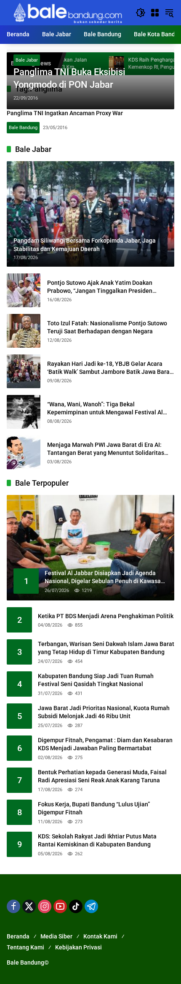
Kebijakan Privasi (78, 947)
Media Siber (56, 936)
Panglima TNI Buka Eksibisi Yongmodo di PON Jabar (69, 78)
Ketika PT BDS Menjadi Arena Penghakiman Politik (105, 616)
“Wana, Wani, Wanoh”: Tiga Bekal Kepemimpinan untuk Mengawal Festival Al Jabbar (105, 409)
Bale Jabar (27, 60)
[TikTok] (76, 906)
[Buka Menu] (155, 13)
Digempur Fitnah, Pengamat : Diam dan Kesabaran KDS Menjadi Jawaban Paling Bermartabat (105, 744)
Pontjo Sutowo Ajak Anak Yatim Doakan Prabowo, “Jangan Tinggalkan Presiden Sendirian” (99, 287)
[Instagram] (44, 906)
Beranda (18, 936)
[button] (141, 13)
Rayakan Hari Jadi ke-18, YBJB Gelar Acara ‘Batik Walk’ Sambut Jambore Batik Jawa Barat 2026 (109, 368)
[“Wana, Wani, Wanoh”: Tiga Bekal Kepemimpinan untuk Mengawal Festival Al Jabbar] (23, 412)
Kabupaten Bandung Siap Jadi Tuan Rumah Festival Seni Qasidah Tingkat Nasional (96, 680)
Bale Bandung (23, 127)
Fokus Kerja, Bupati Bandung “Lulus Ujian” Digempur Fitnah (94, 808)
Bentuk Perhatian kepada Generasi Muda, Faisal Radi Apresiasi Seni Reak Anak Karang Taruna (102, 776)
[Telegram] (91, 906)
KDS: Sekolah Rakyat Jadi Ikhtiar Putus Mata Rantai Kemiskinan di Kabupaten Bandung (97, 840)
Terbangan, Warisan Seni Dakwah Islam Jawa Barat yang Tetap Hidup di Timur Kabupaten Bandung (106, 648)
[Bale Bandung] (67, 12)
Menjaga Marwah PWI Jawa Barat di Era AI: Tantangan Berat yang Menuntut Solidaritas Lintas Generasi (105, 449)
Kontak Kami (100, 936)
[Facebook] (13, 906)
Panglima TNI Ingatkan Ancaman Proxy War (65, 113)
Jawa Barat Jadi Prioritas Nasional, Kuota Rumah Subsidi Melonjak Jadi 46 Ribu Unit (104, 712)
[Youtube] (60, 906)
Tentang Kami (25, 947)
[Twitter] (29, 906)
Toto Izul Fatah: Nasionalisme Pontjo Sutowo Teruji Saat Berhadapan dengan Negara (107, 327)
